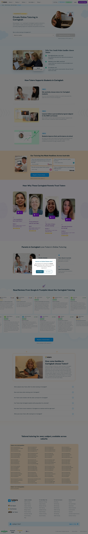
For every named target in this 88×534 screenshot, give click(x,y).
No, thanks (48, 271)
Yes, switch (39, 271)
